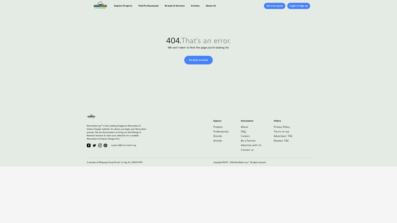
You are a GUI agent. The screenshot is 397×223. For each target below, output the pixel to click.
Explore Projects (123, 5)
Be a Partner (248, 140)
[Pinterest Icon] (105, 145)
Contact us (247, 150)
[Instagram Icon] (100, 145)
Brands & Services (175, 5)
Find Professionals (148, 5)
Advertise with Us (251, 145)
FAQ (243, 131)
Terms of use (281, 131)
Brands (217, 136)
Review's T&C (281, 140)
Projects (218, 127)
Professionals (221, 131)
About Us (211, 5)
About (244, 127)
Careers (245, 136)
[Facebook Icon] (89, 145)
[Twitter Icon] (94, 145)
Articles (195, 5)
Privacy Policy (282, 127)
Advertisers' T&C (283, 136)
